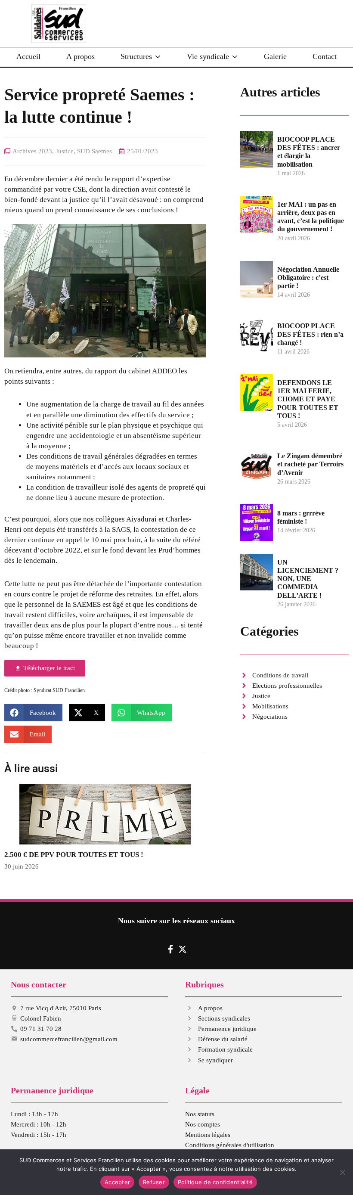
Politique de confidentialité (215, 1182)
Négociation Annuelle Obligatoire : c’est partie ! (308, 277)
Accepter (117, 1182)
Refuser (154, 1182)
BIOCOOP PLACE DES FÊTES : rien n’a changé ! (310, 334)
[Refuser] (342, 1172)
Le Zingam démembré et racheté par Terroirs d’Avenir (310, 464)
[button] (33, 712)
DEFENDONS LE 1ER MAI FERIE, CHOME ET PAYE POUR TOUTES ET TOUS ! (307, 399)
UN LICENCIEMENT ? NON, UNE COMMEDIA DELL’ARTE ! (307, 579)
